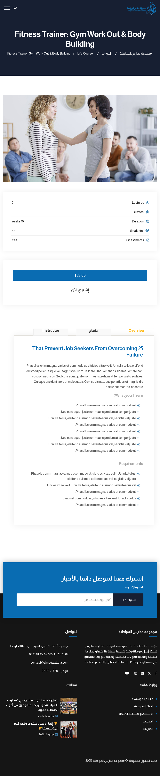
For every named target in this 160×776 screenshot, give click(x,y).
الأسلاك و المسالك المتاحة (136, 713)
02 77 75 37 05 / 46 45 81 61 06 (48, 654)
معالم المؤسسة (142, 699)
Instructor (51, 330)
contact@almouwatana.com (49, 662)
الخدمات (148, 721)
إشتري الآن (80, 290)
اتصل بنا (148, 728)
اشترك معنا (128, 600)
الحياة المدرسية (143, 706)
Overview (137, 330)
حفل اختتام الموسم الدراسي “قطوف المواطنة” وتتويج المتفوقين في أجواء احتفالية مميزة (32, 704)
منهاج (93, 330)
